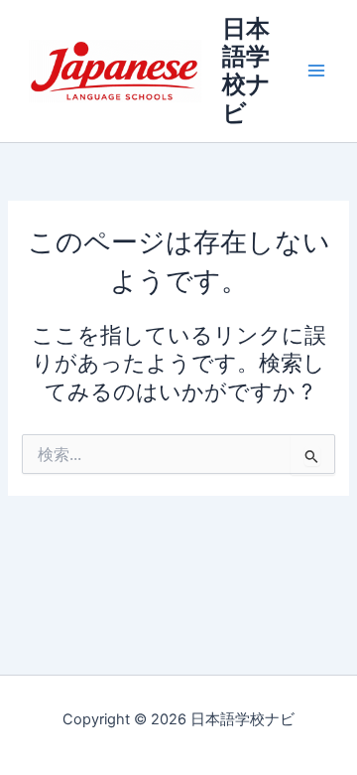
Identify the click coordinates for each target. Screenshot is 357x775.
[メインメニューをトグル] (316, 71)
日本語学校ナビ (246, 70)
